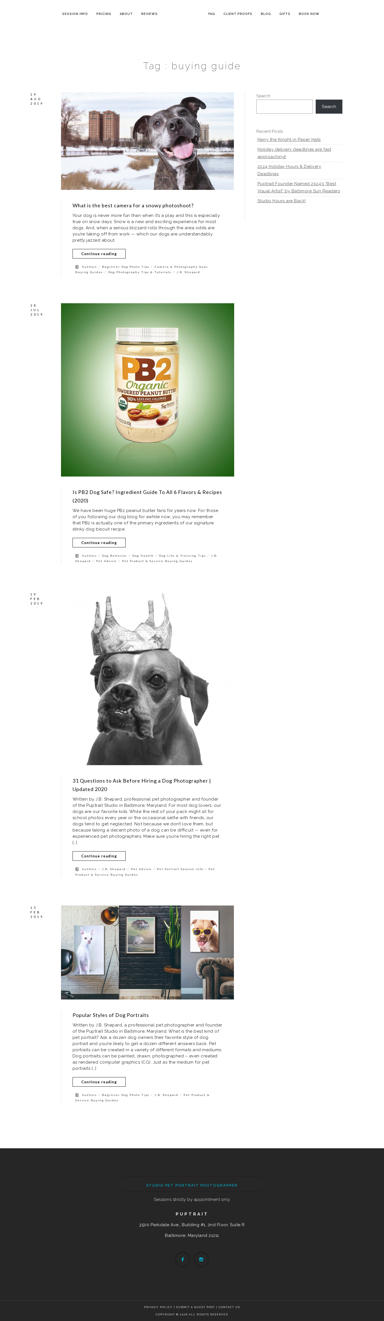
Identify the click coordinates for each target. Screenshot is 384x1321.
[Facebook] (183, 1259)
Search (263, 95)
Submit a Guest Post (196, 1307)
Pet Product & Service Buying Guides (157, 561)
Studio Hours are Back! (281, 200)
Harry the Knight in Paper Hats (289, 139)
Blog (266, 14)
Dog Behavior (114, 555)
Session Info (75, 14)
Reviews (149, 14)
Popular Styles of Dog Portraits (111, 1015)
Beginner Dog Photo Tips (125, 266)
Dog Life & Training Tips (182, 555)
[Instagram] (201, 1259)
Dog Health (143, 555)
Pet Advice (106, 561)
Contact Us (229, 1307)
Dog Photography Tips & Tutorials (139, 272)
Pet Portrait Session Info (180, 869)
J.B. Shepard (188, 272)
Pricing (103, 14)
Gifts (284, 14)
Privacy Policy (158, 1307)
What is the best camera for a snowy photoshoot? (133, 205)
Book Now (309, 14)
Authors (89, 266)
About (126, 14)
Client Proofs (237, 14)
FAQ (211, 14)
